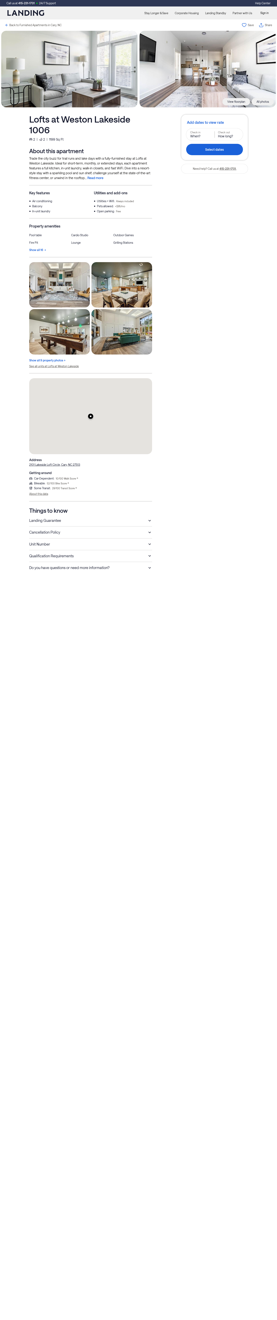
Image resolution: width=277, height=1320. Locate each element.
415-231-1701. (227, 168)
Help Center (263, 3)
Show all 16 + (37, 250)
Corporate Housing (187, 13)
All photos (263, 101)
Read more (95, 178)
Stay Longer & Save (156, 13)
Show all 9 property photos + (47, 360)
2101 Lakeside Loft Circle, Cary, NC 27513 (54, 464)
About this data (38, 494)
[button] (90, 416)
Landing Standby (215, 13)
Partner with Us (242, 13)
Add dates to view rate (205, 122)
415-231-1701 (26, 3)
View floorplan (236, 101)
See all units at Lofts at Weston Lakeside (54, 366)
